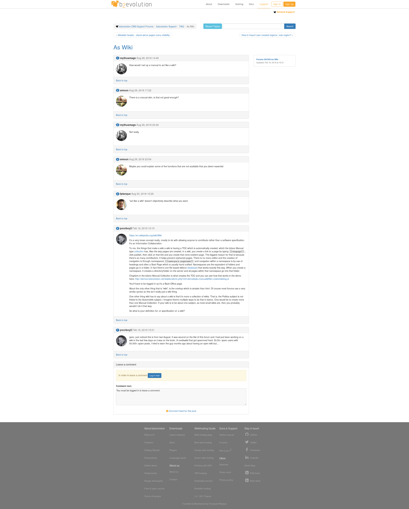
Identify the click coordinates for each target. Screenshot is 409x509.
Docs (251, 4)
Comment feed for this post (182, 410)
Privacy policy (226, 480)
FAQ (181, 26)
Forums (223, 442)
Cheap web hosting (204, 450)
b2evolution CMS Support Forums (136, 26)
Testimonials (150, 473)
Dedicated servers (203, 481)
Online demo (150, 465)
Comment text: (124, 386)
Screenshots (150, 458)
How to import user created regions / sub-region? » (267, 35)
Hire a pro (225, 450)
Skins (172, 442)
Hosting (239, 4)
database (192, 267)
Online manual (226, 435)
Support (264, 4)
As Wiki (123, 47)
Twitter (253, 442)
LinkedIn (254, 458)
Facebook (254, 450)
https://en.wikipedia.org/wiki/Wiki (145, 235)
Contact (173, 479)
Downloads (224, 4)
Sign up (289, 4)
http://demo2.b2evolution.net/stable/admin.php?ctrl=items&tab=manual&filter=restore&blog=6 (182, 278)
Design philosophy (153, 481)
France (207, 496)
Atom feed (254, 481)
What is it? (149, 435)
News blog (249, 465)
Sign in (277, 4)
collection (139, 251)
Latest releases (177, 435)
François (213, 503)
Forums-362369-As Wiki (267, 59)
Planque (222, 503)
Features (148, 442)
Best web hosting (203, 442)
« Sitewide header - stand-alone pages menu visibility (143, 35)
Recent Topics (212, 26)
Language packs (177, 458)
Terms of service (152, 496)
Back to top (121, 80)
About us (173, 471)
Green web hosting (204, 458)
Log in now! (155, 375)
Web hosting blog (203, 435)
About (209, 4)
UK (200, 496)
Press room (225, 472)
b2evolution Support (166, 26)
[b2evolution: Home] (131, 4)
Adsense (223, 464)
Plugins (173, 450)
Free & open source (154, 488)
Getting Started (152, 450)
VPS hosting (200, 473)
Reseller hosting (202, 488)
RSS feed (254, 473)
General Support (285, 11)
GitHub (253, 435)
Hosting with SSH (203, 465)
